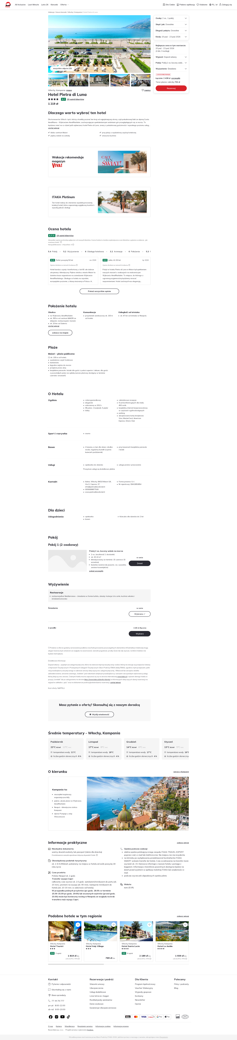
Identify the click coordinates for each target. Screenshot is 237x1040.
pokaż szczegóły (96, 571)
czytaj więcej (53, 128)
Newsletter (140, 1000)
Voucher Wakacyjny (144, 988)
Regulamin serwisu (85, 1026)
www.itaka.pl (122, 677)
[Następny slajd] (150, 251)
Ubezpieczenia (96, 988)
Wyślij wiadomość (100, 714)
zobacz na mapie (60, 332)
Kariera (59, 1026)
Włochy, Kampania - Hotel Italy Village (99, 922)
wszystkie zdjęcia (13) (62, 68)
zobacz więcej (183, 843)
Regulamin (164, 1037)
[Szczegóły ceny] (78, 958)
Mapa (69, 90)
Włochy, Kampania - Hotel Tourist (61, 922)
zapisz (147, 90)
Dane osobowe (96, 1004)
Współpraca (70, 1026)
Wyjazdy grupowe (143, 992)
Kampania (78, 12)
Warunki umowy (97, 984)
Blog (176, 988)
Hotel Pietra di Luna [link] (90, 12)
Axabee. (90, 1030)
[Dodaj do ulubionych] (78, 924)
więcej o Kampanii (181, 772)
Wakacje (51, 12)
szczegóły (175, 78)
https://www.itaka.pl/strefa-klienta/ (97, 679)
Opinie (138, 1004)
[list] (61, 242)
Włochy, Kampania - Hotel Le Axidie (170, 922)
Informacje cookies (103, 1026)
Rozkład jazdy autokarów (101, 1000)
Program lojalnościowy (145, 984)
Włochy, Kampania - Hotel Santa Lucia (135, 922)
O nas (50, 1026)
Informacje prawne (121, 1026)
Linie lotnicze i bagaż (99, 996)
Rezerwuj (171, 88)
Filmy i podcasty (181, 984)
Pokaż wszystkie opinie (99, 291)
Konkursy (139, 996)
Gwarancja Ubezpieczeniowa (103, 1008)
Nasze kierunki (61, 12)
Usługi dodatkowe (98, 992)
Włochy (70, 12)
